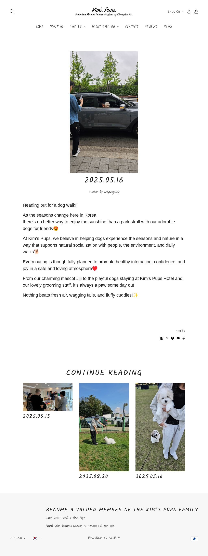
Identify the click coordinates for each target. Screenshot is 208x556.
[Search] (12, 11)
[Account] (189, 12)
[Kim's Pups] (104, 11)
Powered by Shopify (104, 538)
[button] (184, 338)
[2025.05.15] (48, 397)
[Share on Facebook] (162, 338)
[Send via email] (178, 338)
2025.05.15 (36, 416)
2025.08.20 (93, 477)
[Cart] (196, 12)
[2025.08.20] (104, 427)
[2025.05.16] (160, 427)
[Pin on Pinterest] (172, 338)
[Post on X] (167, 338)
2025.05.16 (149, 477)
